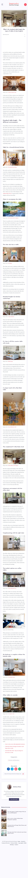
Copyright (20, 843)
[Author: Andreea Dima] (9, 786)
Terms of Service (6, 843)
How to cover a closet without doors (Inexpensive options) (15, 819)
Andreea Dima (17, 786)
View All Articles (14, 799)
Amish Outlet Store (7, 193)
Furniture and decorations (14, 760)
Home (19, 841)
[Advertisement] (12, 43)
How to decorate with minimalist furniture (15, 744)
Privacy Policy (14, 843)
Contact (16, 844)
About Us (23, 841)
